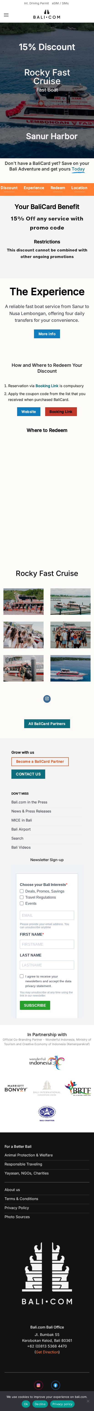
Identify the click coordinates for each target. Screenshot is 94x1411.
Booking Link (47, 386)
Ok (26, 1404)
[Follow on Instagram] (47, 699)
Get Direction (47, 1352)
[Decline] (88, 1402)
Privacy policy (62, 1404)
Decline (40, 1404)
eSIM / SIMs (60, 3)
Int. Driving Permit (36, 3)
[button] (6, 14)
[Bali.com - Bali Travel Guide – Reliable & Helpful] (47, 14)
